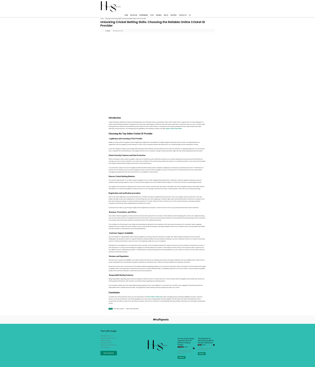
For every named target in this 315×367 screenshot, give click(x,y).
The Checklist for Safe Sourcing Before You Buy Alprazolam (206, 341)
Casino (102, 18)
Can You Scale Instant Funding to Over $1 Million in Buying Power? (186, 342)
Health (199, 344)
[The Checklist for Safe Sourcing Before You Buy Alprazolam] (206, 332)
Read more (181, 357)
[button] (190, 15)
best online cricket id (119, 308)
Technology (180, 346)
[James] (103, 31)
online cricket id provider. (132, 308)
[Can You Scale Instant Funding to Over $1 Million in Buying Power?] (186, 332)
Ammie (186, 346)
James (108, 30)
